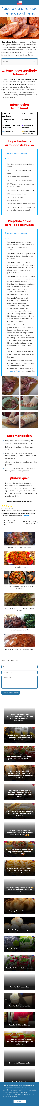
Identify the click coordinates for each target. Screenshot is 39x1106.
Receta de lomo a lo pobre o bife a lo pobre (11, 522)
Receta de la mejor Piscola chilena (29, 522)
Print (8, 158)
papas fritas (15, 371)
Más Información (12, 1096)
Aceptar (19, 1101)
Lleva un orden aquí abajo (17, 153)
